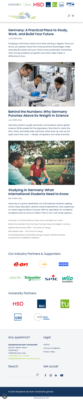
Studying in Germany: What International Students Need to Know (38, 192)
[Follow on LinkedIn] (56, 375)
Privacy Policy (49, 352)
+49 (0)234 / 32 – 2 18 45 (18, 356)
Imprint (46, 344)
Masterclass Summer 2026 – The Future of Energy (29, 227)
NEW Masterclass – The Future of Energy (25, 231)
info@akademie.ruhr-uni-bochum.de (23, 358)
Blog (20, 38)
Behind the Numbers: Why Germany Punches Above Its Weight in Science (38, 113)
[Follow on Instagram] (51, 375)
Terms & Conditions (51, 348)
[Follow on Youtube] (62, 375)
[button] (5, 396)
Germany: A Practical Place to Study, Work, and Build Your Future (38, 32)
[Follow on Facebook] (45, 375)
